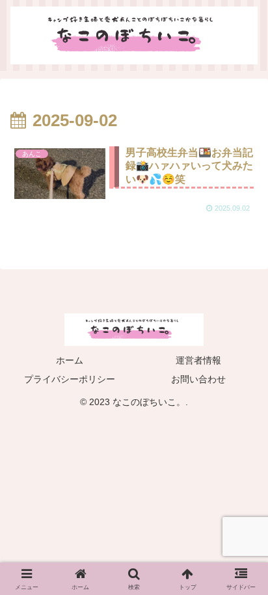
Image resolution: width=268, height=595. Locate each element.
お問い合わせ (198, 379)
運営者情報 (198, 360)
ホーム (69, 360)
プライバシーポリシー (69, 379)
